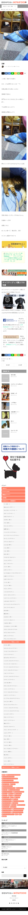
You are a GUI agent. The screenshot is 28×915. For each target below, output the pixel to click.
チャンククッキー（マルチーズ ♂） (11, 663)
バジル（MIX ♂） (7, 547)
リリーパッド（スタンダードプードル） (11, 710)
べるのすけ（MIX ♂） (8, 623)
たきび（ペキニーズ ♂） (8, 579)
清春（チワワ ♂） (7, 723)
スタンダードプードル (19, 791)
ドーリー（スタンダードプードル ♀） (11, 692)
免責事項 (14, 900)
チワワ (11, 795)
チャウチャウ (18, 793)
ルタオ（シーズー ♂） (8, 569)
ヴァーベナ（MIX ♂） (8, 742)
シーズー (5, 789)
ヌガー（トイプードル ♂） (9, 513)
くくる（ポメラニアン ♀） (9, 591)
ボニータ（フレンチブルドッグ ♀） (11, 704)
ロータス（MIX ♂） (7, 645)
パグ (12, 797)
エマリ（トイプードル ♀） (9, 764)
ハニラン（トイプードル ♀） (9, 688)
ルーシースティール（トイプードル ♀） (11, 535)
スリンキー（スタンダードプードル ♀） (11, 676)
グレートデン (6, 784)
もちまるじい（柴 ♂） (8, 616)
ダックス (11, 793)
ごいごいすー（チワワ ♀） (9, 714)
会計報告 (4, 497)
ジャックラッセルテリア (14, 789)
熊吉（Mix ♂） (7, 754)
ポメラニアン (6, 806)
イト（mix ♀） (7, 504)
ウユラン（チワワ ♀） (8, 588)
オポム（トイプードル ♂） (9, 717)
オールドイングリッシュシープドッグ (11, 782)
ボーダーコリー (22, 804)
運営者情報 (14, 895)
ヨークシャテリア (7, 812)
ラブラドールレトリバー (18, 812)
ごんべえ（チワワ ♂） (8, 560)
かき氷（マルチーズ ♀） (9, 516)
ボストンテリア (7, 804)
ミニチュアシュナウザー (19, 808)
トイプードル (17, 795)
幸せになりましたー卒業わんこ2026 (10, 642)
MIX (4, 360)
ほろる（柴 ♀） (7, 554)
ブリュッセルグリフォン (19, 801)
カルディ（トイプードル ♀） (9, 720)
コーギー (13, 784)
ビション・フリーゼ (7, 799)
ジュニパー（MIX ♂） (8, 585)
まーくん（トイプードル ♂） (9, 538)
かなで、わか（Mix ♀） (9, 6)
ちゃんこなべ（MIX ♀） (8, 701)
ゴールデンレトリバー (8, 786)
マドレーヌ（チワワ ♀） (8, 525)
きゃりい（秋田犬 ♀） (8, 751)
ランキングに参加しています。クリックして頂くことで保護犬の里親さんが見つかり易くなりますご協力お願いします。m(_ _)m (13, 257)
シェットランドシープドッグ (9, 787)
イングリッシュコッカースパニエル (10, 778)
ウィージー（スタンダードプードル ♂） (11, 667)
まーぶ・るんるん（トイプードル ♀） (11, 748)
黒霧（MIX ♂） (7, 613)
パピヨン (17, 797)
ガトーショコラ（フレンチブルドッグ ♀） (12, 604)
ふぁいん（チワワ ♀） (8, 732)
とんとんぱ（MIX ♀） (8, 544)
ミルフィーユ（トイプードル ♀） (10, 598)
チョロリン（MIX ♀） (8, 745)
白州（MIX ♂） (7, 610)
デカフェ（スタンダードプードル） (11, 629)
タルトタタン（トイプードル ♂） (10, 510)
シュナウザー (20, 787)
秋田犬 (5, 816)
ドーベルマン (6, 797)
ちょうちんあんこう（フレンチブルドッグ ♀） (13, 573)
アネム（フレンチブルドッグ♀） (10, 638)
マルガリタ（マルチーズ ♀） (9, 726)
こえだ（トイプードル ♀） (9, 673)
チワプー (5, 795)
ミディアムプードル (7, 808)
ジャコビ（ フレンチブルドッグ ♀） (11, 651)
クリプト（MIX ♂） (7, 566)
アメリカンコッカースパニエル (14, 774)
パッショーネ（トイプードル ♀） (10, 532)
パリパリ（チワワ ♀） (8, 757)
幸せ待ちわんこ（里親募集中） (9, 500)
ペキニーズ (15, 803)
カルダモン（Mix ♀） (8, 519)
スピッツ (5, 793)
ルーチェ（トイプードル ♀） (9, 679)
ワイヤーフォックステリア (9, 814)
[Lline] (12, 73)
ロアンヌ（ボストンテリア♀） (10, 632)
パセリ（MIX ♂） (7, 551)
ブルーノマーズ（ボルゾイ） (9, 607)
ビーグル (16, 799)
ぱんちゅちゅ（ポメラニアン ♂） (10, 657)
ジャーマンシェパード (8, 791)
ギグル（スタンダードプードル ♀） (11, 685)
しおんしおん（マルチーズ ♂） (10, 601)
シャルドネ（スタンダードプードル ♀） (11, 660)
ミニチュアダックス (7, 810)
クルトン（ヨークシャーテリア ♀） (11, 729)
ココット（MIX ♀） (7, 761)
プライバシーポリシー (14, 898)
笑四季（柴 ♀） (7, 529)
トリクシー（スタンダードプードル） (11, 707)
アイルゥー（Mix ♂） (8, 735)
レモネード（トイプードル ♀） (10, 695)
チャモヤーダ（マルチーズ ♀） (10, 557)
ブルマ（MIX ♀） (7, 522)
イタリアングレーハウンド (9, 776)
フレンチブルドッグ (7, 801)
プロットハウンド (7, 803)
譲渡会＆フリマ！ (6, 494)
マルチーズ (13, 806)
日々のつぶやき (5, 491)
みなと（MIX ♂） (7, 739)
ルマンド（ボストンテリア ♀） (10, 594)
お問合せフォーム (11, 344)
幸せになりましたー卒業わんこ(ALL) (10, 767)
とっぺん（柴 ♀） (7, 582)
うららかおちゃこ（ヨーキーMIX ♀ (10, 626)
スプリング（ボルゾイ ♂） (9, 541)
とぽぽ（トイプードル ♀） (9, 576)
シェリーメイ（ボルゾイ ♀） (9, 620)
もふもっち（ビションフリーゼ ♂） (11, 648)
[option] (7, 884)
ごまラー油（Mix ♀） (8, 682)
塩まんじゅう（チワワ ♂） (9, 507)
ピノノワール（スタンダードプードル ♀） (12, 698)
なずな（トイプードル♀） (9, 635)
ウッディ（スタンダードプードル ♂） (11, 670)
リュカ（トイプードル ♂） (9, 654)
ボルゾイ (14, 804)
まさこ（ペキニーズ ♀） (8, 563)
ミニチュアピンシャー (18, 810)
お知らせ (4, 488)
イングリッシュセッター (8, 780)
